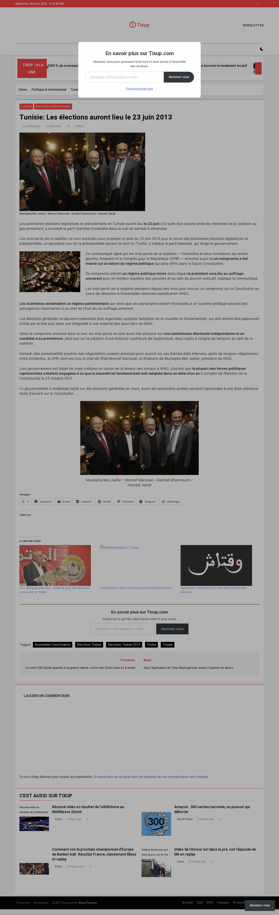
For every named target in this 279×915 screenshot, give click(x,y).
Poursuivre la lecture (139, 88)
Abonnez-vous (179, 77)
